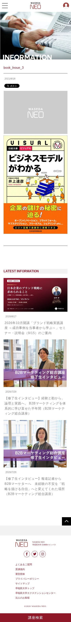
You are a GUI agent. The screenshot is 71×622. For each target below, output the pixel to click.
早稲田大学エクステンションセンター (35, 593)
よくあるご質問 (23, 564)
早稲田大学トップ (24, 588)
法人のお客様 (22, 597)
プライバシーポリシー (27, 578)
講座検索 (35, 618)
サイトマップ (22, 583)
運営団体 (20, 574)
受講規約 (20, 569)
